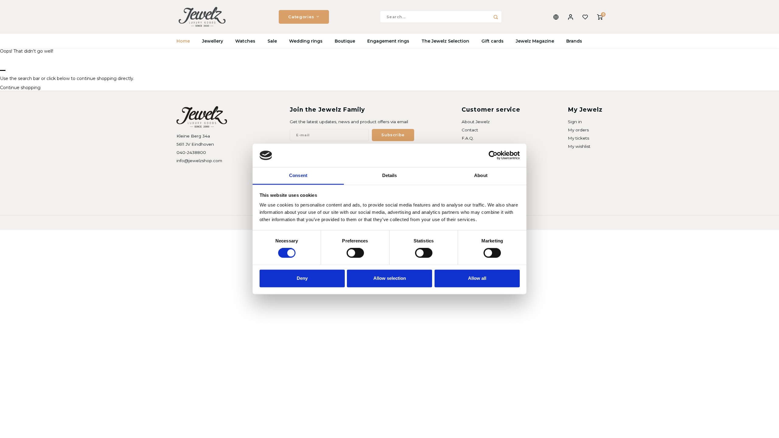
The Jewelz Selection (445, 41)
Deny (302, 278)
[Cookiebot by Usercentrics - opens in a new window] (493, 155)
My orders (578, 129)
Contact (470, 129)
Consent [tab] (298, 175)
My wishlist (579, 146)
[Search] (496, 17)
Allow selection (389, 278)
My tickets (578, 138)
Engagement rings (388, 41)
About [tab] (480, 175)
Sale (272, 41)
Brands (574, 41)
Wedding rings (306, 41)
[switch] (355, 253)
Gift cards (492, 41)
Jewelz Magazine (535, 41)
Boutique (345, 41)
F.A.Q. (468, 138)
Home (183, 41)
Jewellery (212, 41)
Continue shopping (20, 87)
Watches (245, 41)
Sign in (575, 121)
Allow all (477, 278)
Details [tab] (389, 175)
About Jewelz (476, 121)
